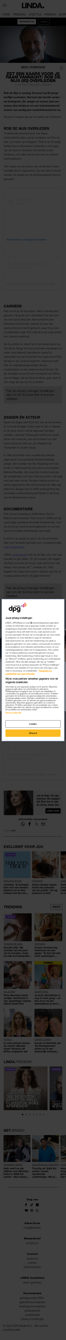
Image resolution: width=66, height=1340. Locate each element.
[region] (33, 670)
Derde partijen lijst (13, 713)
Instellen (33, 724)
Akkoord (33, 733)
